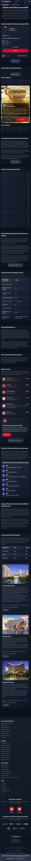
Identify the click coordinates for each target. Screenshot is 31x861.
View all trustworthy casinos (15, 440)
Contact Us (3, 783)
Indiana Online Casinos (5, 753)
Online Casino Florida (5, 743)
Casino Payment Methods (7, 721)
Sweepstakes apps (5, 759)
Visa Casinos (3, 737)
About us (24, 848)
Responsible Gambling (5, 789)
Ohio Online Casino (5, 757)
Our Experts (3, 787)
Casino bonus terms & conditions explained (10, 777)
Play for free (22, 119)
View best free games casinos (15, 265)
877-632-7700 (14, 702)
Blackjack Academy (5, 767)
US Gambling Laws (5, 765)
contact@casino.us (18, 850)
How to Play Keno (4, 775)
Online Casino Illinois (5, 749)
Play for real (9, 119)
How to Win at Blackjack (6, 771)
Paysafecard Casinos (5, 735)
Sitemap (3, 793)
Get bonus (15, 51)
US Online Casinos (5, 4)
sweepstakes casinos (11, 146)
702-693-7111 (14, 653)
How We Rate (4, 785)
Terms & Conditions (18, 848)
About (2, 781)
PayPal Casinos (4, 733)
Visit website (6, 610)
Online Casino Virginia (5, 751)
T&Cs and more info (22, 56)
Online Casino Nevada (5, 755)
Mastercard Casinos (5, 731)
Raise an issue (7, 435)
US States (3, 741)
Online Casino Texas (5, 745)
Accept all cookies (20, 858)
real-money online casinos (19, 143)
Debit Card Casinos (5, 729)
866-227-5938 (14, 607)
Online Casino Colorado (5, 747)
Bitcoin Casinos (4, 725)
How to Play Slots (5, 769)
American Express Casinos (6, 723)
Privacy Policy (11, 848)
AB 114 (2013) (15, 345)
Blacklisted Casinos (5, 791)
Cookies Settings (10, 858)
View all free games (15, 74)
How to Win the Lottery (6, 773)
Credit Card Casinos (5, 727)
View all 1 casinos (15, 61)
